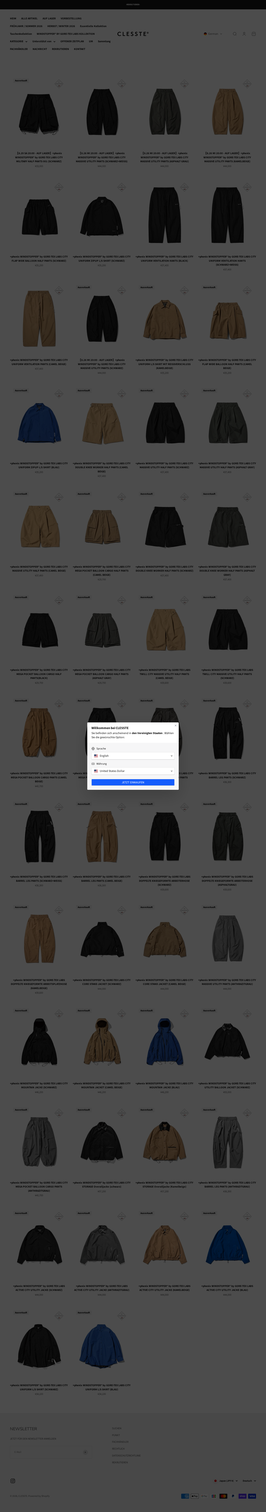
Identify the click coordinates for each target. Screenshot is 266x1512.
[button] (133, 756)
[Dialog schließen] (175, 725)
